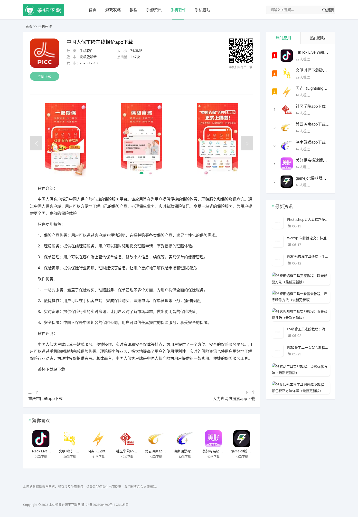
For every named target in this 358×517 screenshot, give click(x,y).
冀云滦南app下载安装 (161, 451)
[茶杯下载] (43, 14)
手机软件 (178, 9)
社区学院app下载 (129, 451)
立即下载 (44, 76)
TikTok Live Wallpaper (47, 451)
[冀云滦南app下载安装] (155, 438)
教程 (133, 9)
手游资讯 (154, 9)
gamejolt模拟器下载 (246, 451)
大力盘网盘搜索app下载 (234, 398)
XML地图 (122, 505)
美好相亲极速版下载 (217, 451)
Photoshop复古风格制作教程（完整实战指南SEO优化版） (308, 219)
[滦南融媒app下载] (184, 438)
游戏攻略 (113, 9)
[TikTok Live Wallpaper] (40, 438)
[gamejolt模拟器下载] (241, 438)
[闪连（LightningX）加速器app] (98, 438)
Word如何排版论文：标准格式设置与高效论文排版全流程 (308, 238)
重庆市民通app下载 (45, 398)
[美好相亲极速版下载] (213, 438)
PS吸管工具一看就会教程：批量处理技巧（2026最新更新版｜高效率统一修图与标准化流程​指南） (308, 347)
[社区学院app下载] (127, 438)
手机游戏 (202, 9)
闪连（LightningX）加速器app (110, 451)
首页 (92, 9)
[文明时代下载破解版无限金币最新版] (69, 438)
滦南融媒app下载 (187, 451)
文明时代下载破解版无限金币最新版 (327, 70)
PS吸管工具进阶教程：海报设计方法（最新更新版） (308, 329)
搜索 (330, 10)
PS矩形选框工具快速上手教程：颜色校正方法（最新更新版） (308, 256)
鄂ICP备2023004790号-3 (98, 505)
